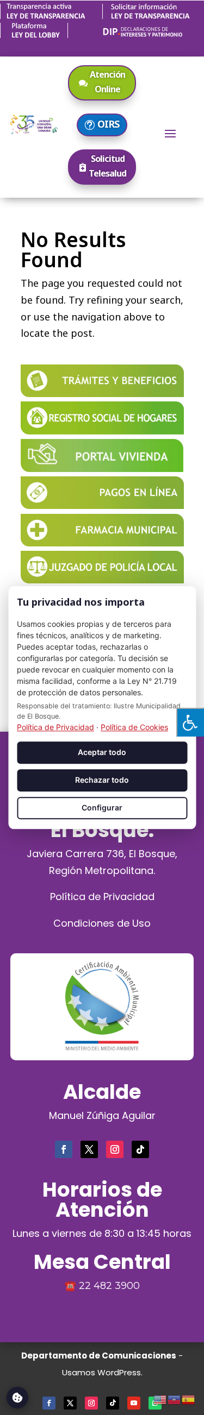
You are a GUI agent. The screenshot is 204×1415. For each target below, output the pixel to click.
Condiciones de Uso (102, 923)
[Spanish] (189, 1398)
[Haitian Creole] (175, 1398)
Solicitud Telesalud (107, 166)
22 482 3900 (109, 1286)
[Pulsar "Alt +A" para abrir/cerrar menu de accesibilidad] (190, 722)
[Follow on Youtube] (133, 1403)
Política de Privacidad (102, 896)
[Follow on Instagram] (114, 1149)
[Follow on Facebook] (63, 1149)
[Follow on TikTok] (140, 1149)
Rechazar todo (102, 780)
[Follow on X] (89, 1149)
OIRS (108, 123)
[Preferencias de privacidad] (17, 1397)
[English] (160, 1398)
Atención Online (107, 81)
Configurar (102, 807)
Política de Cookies (134, 727)
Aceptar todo (102, 752)
